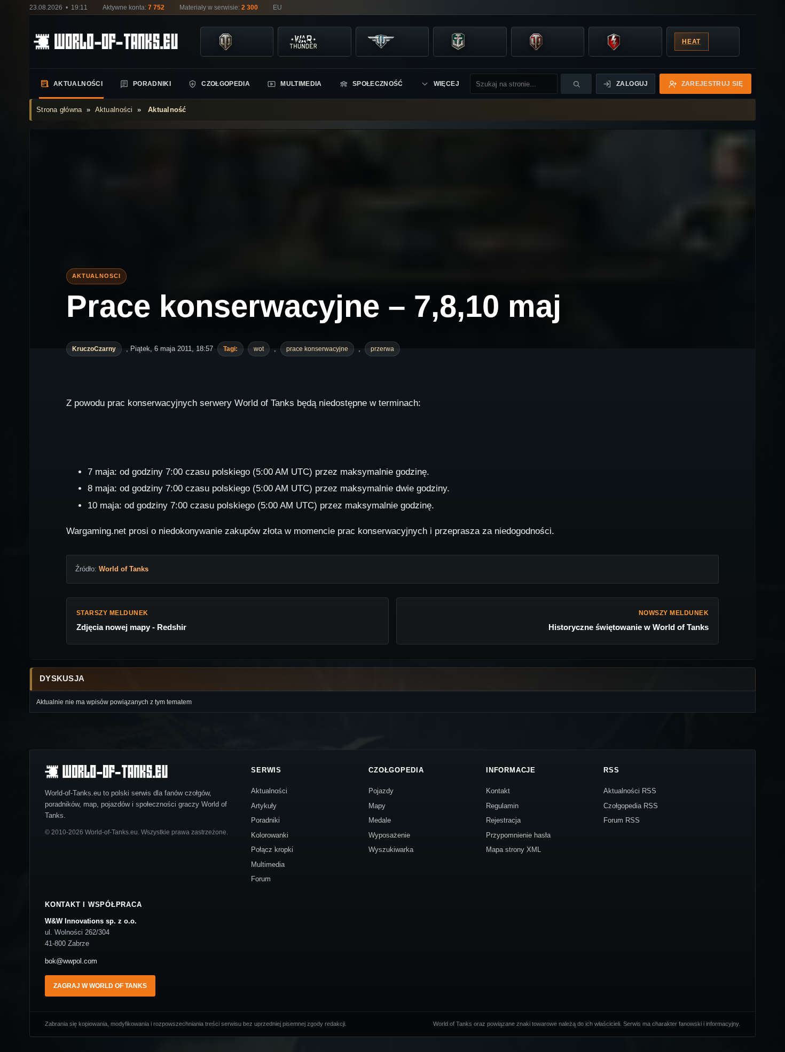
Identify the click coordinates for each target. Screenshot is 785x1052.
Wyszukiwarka (390, 850)
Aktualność (167, 110)
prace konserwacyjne (317, 349)
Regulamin (502, 806)
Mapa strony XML (513, 850)
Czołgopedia (225, 83)
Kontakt (498, 791)
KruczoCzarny (94, 349)
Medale (379, 820)
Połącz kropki (272, 850)
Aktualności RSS (629, 791)
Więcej (446, 83)
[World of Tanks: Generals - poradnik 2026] (536, 41)
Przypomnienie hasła (518, 835)
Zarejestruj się (712, 83)
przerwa (382, 349)
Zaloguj (632, 83)
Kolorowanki (269, 835)
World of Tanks (123, 569)
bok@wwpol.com (71, 961)
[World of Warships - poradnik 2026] (458, 41)
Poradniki (152, 83)
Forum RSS (621, 820)
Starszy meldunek (131, 620)
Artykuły (264, 806)
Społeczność (377, 83)
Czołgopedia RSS (630, 806)
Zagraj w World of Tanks (100, 986)
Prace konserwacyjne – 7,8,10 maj (313, 306)
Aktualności (78, 83)
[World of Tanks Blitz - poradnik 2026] (613, 41)
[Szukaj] (576, 84)
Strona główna (59, 110)
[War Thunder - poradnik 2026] (302, 41)
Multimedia (301, 83)
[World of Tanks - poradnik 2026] (225, 41)
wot (259, 349)
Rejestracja (503, 820)
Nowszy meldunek (628, 620)
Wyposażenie (389, 835)
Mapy (377, 806)
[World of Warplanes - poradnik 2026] (380, 41)
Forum (261, 879)
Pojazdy (381, 791)
